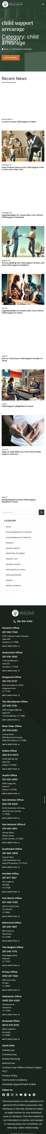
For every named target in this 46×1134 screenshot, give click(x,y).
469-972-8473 (10, 755)
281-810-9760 (24, 621)
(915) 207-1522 (10, 976)
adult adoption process (15, 569)
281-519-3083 (9, 656)
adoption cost (11, 559)
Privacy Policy (9, 1075)
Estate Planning (11, 1058)
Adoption (10, 543)
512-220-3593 (10, 779)
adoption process (13, 564)
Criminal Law (9, 1054)
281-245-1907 (9, 926)
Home (6, 49)
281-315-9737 (9, 681)
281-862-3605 (10, 853)
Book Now (44, 799)
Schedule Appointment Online (19, 1084)
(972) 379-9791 (10, 1025)
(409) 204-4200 (11, 1000)
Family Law (8, 1050)
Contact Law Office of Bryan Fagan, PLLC (22, 1069)
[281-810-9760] (15, 621)
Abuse (8, 527)
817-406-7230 (10, 902)
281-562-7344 (10, 632)
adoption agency (13, 548)
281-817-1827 (9, 877)
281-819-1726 (9, 705)
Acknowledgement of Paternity (19, 532)
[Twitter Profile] (16, 1094)
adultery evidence (13, 585)
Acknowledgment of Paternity (18, 537)
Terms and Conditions (14, 1079)
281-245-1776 (9, 951)
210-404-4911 (9, 828)
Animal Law (8, 1063)
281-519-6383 (9, 730)
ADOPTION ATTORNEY (15, 553)
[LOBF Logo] (23, 613)
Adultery (9, 580)
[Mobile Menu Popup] (43, 4)
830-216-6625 (10, 804)
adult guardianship (13, 575)
